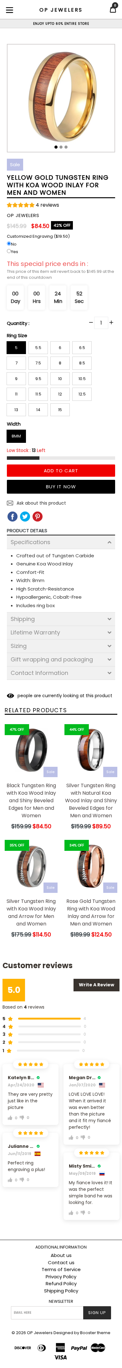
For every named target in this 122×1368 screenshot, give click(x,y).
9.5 (38, 379)
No (14, 244)
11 (16, 394)
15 (60, 410)
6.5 (82, 348)
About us (61, 1255)
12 (60, 394)
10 (60, 379)
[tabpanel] (61, 100)
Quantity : (18, 323)
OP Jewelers (40, 1333)
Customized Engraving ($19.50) (38, 236)
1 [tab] (56, 147)
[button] (33, 205)
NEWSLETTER (61, 1301)
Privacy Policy (61, 1276)
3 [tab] (66, 147)
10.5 (82, 379)
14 (38, 410)
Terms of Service (61, 1269)
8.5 (82, 363)
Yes (14, 252)
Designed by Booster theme (81, 1333)
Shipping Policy (61, 1290)
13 (16, 410)
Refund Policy (61, 1283)
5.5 (38, 348)
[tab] (61, 542)
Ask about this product (40, 503)
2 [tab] (61, 147)
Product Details (27, 530)
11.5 (38, 394)
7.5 (38, 363)
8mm (16, 436)
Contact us (61, 1262)
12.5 (82, 394)
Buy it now (61, 486)
